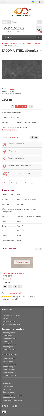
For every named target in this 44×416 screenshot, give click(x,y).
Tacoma (38, 43)
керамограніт (16, 293)
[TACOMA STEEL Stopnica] (22, 69)
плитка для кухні (9, 367)
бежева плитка (8, 386)
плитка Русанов (8, 347)
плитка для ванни (9, 358)
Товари (5, 318)
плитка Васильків (9, 344)
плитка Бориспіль (9, 338)
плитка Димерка (9, 349)
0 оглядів (14, 137)
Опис (5, 183)
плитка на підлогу (9, 372)
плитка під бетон (9, 398)
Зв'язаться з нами (9, 321)
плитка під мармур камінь (12, 400)
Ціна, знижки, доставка (11, 324)
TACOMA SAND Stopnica (13, 273)
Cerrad (30, 43)
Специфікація (16, 183)
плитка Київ (7, 335)
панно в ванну (8, 389)
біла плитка (7, 384)
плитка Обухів (8, 341)
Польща (23, 43)
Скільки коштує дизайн (11, 315)
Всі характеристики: (9, 130)
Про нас (6, 313)
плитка (8, 293)
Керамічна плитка (11, 43)
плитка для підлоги (10, 369)
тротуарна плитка (9, 375)
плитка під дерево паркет (12, 395)
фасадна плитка (9, 392)
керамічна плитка (9, 364)
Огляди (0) (29, 183)
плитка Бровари (9, 333)
